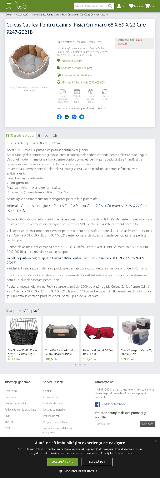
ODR (7, 428)
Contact (47, 391)
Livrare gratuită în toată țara (63, 99)
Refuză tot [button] (97, 462)
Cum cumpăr (50, 397)
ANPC (8, 416)
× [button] (155, 441)
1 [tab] (75, 365)
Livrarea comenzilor (54, 409)
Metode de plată (52, 403)
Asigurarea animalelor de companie (57, 430)
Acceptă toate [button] (62, 462)
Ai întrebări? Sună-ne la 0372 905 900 (83, 82)
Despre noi (11, 391)
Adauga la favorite (71, 61)
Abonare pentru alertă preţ (76, 68)
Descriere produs (23, 135)
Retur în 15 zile (105, 97)
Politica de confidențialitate (20, 409)
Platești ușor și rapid (77, 99)
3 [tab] (85, 365)
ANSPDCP (10, 422)
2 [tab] (80, 365)
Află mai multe (124, 453)
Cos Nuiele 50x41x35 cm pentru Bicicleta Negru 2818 (22, 354)
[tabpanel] (23, 339)
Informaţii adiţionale (39, 135)
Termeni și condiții (15, 403)
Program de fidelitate (55, 422)
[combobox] (94, 6)
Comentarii (47, 135)
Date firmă (10, 397)
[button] (80, 471)
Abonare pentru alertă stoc (77, 75)
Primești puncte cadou (91, 99)
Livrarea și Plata (55, 135)
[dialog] (80, 457)
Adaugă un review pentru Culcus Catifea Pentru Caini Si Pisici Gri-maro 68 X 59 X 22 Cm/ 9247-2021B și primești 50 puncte (82, 52)
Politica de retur (52, 416)
